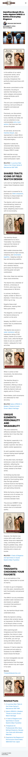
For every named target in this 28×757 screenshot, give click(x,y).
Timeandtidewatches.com (12, 673)
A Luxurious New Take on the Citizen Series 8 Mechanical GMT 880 (13, 165)
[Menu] (25, 3)
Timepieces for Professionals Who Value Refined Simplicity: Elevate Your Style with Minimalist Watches (14, 730)
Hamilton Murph (9, 133)
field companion (18, 193)
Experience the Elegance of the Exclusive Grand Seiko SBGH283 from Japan (14, 740)
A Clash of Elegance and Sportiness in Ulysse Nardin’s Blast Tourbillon (13, 558)
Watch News (7, 28)
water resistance (9, 332)
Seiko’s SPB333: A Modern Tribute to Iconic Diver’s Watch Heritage (13, 406)
